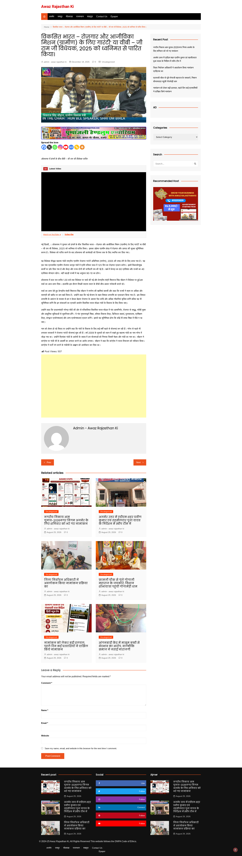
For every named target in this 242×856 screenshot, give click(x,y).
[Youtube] (65, 147)
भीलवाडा (69, 16)
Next (138, 462)
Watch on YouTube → (52, 234)
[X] (49, 147)
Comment (46, 683)
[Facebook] (43, 147)
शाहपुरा (90, 16)
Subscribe (69, 234)
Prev (49, 462)
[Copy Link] (76, 147)
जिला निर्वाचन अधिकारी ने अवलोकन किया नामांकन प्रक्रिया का (66, 583)
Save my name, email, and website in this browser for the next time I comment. (81, 748)
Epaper (114, 16)
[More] (82, 147)
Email (44, 723)
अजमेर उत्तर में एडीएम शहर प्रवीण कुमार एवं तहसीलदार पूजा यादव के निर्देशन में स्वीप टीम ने (120, 520)
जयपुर (60, 16)
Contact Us (101, 16)
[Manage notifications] (235, 850)
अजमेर (51, 16)
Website (45, 735)
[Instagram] (60, 147)
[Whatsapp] (54, 147)
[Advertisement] (93, 386)
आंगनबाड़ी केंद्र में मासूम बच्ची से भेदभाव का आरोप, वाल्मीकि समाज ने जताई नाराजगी (119, 646)
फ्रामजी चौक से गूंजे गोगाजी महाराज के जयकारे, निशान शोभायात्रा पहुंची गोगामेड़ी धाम (118, 583)
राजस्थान (80, 16)
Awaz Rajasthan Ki (57, 6)
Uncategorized (108, 62)
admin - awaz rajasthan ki (55, 62)
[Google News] (71, 147)
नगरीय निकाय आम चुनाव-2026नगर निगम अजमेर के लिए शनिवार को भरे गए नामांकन (66, 520)
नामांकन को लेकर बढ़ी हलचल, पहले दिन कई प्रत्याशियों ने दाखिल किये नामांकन (66, 646)
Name (44, 710)
